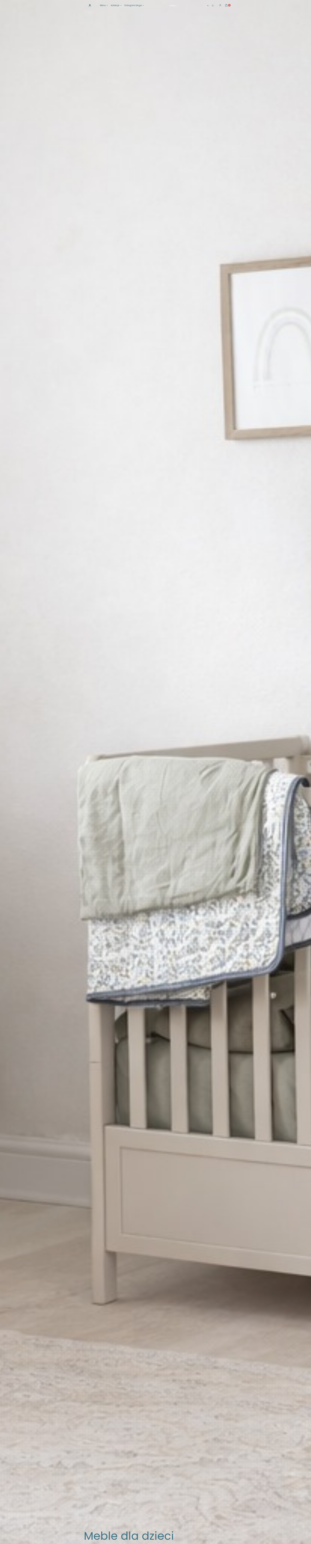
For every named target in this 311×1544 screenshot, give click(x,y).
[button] (213, 5)
